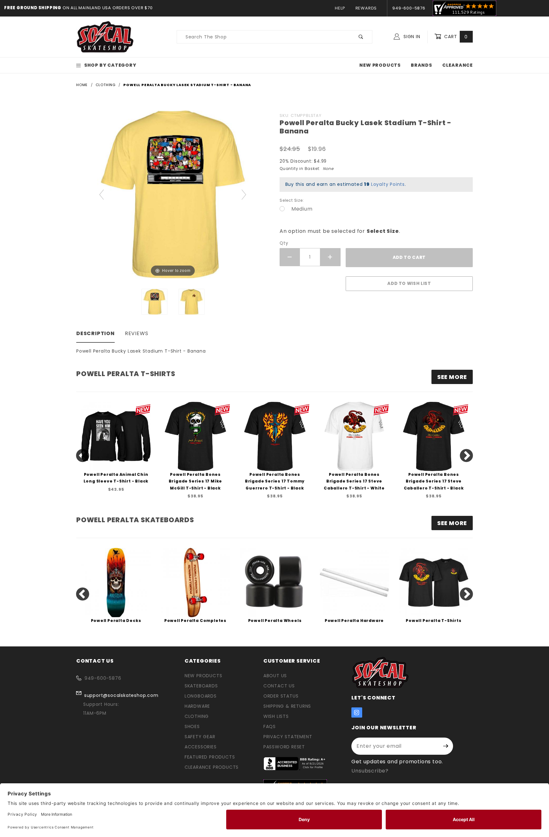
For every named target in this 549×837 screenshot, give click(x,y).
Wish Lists (276, 716)
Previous (82, 456)
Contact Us (279, 686)
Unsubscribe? (370, 770)
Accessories (201, 747)
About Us (275, 675)
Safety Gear (200, 736)
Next (466, 456)
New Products (380, 65)
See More (452, 523)
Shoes (192, 726)
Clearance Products (212, 767)
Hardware (197, 706)
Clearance (457, 65)
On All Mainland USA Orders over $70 (107, 8)
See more (452, 377)
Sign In (411, 36)
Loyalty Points (388, 184)
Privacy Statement (287, 736)
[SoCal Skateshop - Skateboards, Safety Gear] (105, 36)
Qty (284, 243)
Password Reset (284, 747)
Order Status (281, 696)
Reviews (136, 333)
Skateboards (201, 686)
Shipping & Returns (287, 706)
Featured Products (210, 757)
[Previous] (102, 194)
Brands (421, 65)
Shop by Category (110, 65)
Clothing (197, 716)
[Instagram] (356, 712)
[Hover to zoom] (173, 194)
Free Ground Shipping (32, 8)
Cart (455, 36)
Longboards (201, 696)
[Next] (244, 194)
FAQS (269, 726)
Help (340, 8)
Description (95, 333)
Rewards (366, 8)
